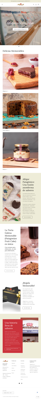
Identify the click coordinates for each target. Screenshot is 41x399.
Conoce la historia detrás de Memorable (12, 349)
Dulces (4, 169)
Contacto (22, 363)
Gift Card (13, 370)
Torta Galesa (6, 130)
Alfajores (5, 91)
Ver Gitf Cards (27, 307)
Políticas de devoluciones (23, 374)
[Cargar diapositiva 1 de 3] (19, 46)
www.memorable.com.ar (35, 365)
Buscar (13, 372)
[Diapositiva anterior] (16, 46)
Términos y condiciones (23, 366)
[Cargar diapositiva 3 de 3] (22, 46)
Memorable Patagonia (8, 396)
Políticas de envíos (24, 376)
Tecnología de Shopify (15, 396)
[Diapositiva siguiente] (25, 46)
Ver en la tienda (27, 217)
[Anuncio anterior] (2, 1)
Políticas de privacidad (23, 370)
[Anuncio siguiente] (39, 1)
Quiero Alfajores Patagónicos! (20, 29)
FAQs (22, 379)
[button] (2, 4)
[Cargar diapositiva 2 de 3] (20, 46)
